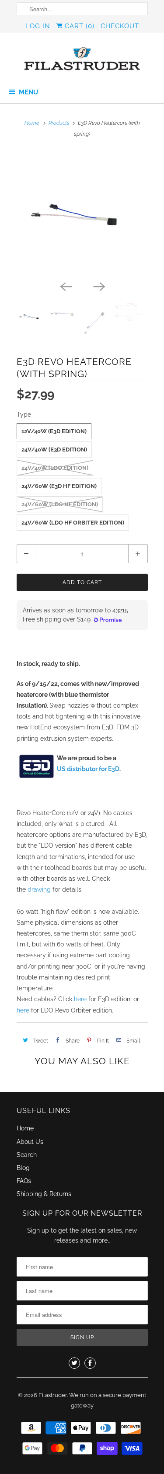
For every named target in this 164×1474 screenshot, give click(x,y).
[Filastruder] (82, 59)
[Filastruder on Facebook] (90, 1363)
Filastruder (52, 1395)
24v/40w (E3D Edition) (54, 449)
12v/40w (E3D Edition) (54, 431)
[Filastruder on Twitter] (74, 1363)
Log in (37, 26)
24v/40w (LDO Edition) (54, 468)
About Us (30, 1141)
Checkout (120, 26)
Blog (23, 1167)
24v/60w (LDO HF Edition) (59, 504)
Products (59, 123)
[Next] (98, 285)
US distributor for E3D (88, 768)
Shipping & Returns (44, 1193)
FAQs (24, 1180)
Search (27, 1154)
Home (25, 1128)
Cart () (78, 26)
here (80, 999)
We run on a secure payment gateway (107, 1400)
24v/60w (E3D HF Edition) (59, 486)
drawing (39, 889)
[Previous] (65, 285)
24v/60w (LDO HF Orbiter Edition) (72, 522)
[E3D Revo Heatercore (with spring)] (82, 213)
